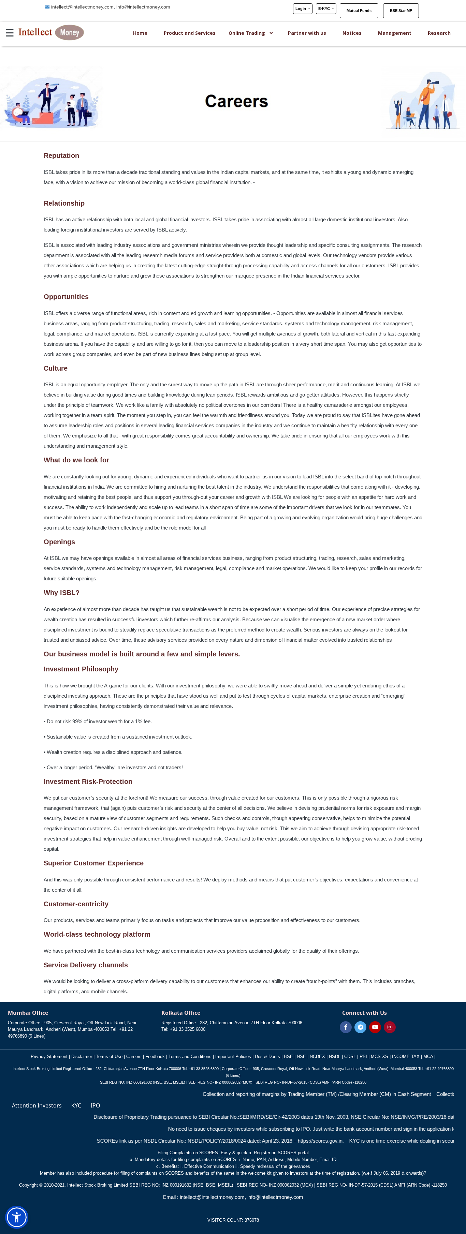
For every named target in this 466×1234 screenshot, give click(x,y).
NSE (302, 1056)
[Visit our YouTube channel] (375, 1027)
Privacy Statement (50, 1056)
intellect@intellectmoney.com (82, 7)
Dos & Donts (267, 1056)
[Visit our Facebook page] (345, 1027)
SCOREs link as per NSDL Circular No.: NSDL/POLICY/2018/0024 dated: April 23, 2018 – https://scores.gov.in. (185, 1141)
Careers (134, 1056)
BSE (287, 1056)
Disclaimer (82, 1056)
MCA (428, 1056)
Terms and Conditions (191, 1056)
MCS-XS (380, 1056)
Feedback (155, 1056)
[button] (17, 1217)
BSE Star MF (401, 11)
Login (301, 8)
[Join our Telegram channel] (360, 1027)
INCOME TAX (406, 1056)
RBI (363, 1056)
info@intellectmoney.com (143, 7)
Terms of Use (110, 1056)
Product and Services (190, 33)
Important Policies (233, 1056)
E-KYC (324, 8)
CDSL (350, 1056)
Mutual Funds (359, 11)
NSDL (334, 1056)
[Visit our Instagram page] (389, 1027)
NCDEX (316, 1056)
